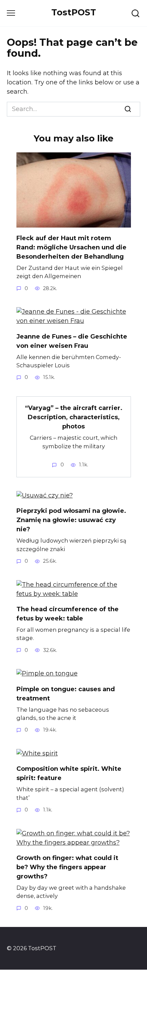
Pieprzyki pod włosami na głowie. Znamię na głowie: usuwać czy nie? (71, 520)
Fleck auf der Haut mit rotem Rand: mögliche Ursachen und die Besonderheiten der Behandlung (71, 247)
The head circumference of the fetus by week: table (67, 613)
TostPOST (73, 12)
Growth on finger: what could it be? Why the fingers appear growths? (67, 867)
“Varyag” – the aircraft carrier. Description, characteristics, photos (73, 417)
